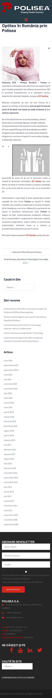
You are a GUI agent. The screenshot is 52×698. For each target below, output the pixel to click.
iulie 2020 (8, 393)
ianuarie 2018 (9, 440)
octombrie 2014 (10, 482)
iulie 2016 (8, 463)
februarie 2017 (10, 449)
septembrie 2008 (11, 524)
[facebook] (11, 651)
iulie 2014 (8, 487)
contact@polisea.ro (14, 617)
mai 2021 (7, 379)
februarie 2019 (10, 421)
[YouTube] (20, 651)
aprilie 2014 (9, 491)
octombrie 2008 (10, 519)
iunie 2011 (8, 510)
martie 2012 (9, 501)
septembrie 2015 (11, 477)
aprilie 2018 (9, 435)
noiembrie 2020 (10, 384)
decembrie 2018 (10, 426)
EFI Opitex (36, 181)
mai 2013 (7, 496)
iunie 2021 (8, 374)
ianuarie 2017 (9, 454)
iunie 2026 (8, 360)
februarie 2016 (10, 468)
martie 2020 (9, 402)
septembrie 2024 (11, 370)
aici (47, 235)
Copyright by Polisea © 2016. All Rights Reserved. (21, 693)
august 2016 (9, 459)
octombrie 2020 (10, 388)
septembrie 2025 (11, 365)
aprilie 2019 (9, 412)
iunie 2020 (8, 398)
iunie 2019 (8, 407)
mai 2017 (7, 445)
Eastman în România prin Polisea (27, 252)
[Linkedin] (30, 651)
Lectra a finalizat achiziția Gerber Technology (23, 333)
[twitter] (39, 651)
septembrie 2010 (11, 515)
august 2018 (9, 430)
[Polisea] (26, 8)
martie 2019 (9, 417)
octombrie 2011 (10, 505)
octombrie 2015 (10, 473)
